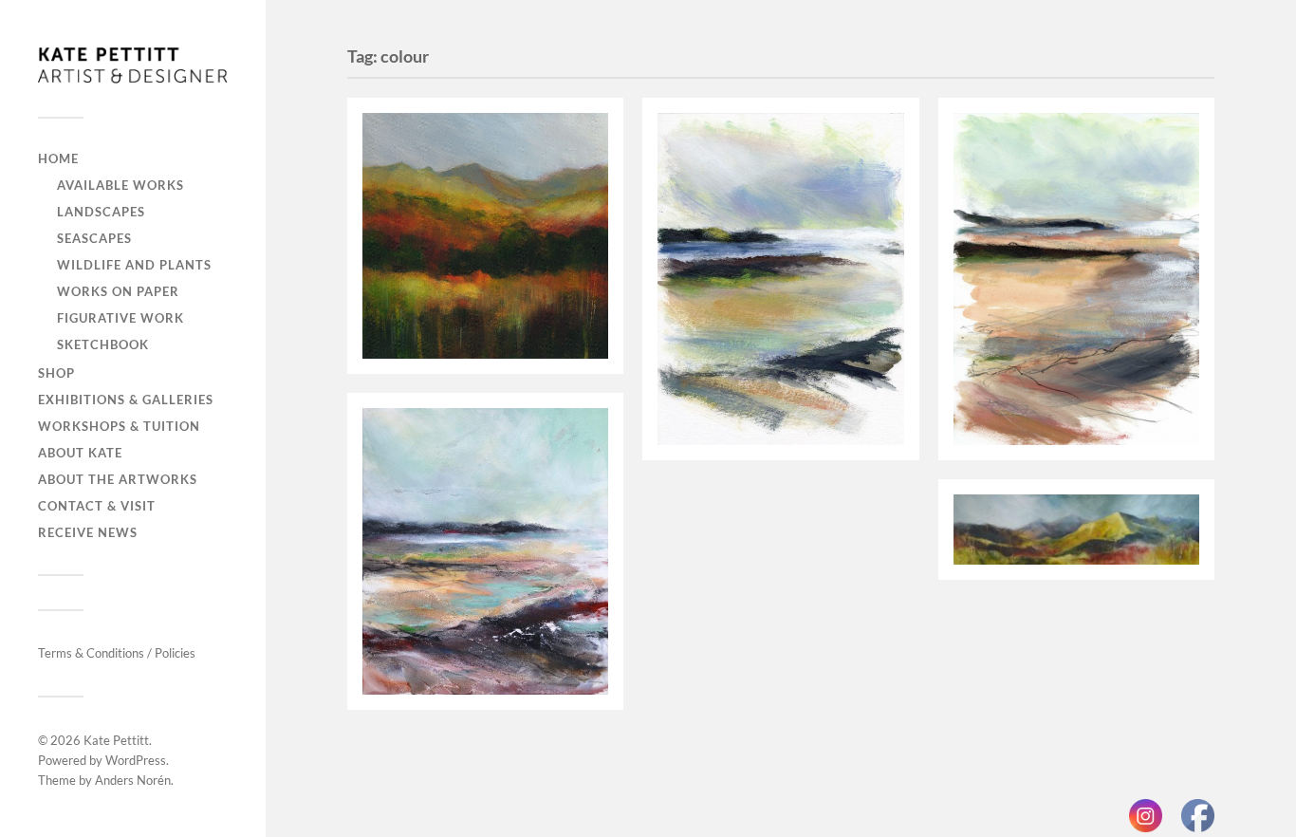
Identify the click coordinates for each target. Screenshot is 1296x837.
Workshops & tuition (119, 426)
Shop (56, 373)
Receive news (88, 532)
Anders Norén (133, 780)
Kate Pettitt (116, 740)
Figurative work (120, 318)
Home (58, 158)
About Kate (80, 452)
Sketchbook (103, 344)
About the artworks (117, 479)
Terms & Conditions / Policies (116, 652)
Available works (120, 185)
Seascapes (94, 238)
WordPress (135, 760)
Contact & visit (97, 505)
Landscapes (101, 211)
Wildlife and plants (134, 264)
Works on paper (118, 291)
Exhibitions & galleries (125, 399)
